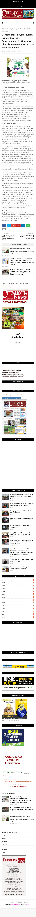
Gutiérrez (18, 847)
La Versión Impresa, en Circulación (12, 395)
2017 (18, 605)
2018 (18, 603)
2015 (18, 611)
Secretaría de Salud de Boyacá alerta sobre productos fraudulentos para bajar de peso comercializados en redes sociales (22, 261)
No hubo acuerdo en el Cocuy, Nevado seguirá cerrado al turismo (21, 567)
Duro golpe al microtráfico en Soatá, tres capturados (21, 511)
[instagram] (16, 6)
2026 (18, 580)
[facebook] (12, 6)
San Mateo (18, 849)
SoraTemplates (15, 904)
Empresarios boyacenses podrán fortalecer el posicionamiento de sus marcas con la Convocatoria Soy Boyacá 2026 (22, 250)
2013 (18, 617)
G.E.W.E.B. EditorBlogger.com (22, 905)
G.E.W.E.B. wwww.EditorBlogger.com (18, 786)
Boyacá (26, 902)
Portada (4, 386)
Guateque (18, 841)
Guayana (18, 844)
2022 (18, 591)
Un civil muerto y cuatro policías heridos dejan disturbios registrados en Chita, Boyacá (22, 496)
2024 (18, 585)
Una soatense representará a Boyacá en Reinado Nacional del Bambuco (22, 504)
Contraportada (15, 398)
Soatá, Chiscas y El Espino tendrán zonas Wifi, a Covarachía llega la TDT (21, 533)
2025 (18, 583)
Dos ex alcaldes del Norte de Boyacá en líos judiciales (21, 526)
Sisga (18, 852)
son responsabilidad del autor (23, 781)
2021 (18, 594)
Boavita (18, 838)
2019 (18, 600)
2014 (18, 614)
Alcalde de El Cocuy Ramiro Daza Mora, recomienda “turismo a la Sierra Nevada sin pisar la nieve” (22, 542)
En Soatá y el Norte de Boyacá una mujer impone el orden (22, 560)
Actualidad (19, 902)
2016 (18, 608)
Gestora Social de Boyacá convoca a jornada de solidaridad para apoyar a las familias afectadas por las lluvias (22, 809)
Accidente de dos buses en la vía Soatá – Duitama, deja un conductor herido (22, 519)
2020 (18, 597)
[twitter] (21, 6)
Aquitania (18, 836)
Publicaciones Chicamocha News (11, 51)
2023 (18, 588)
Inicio (3, 28)
